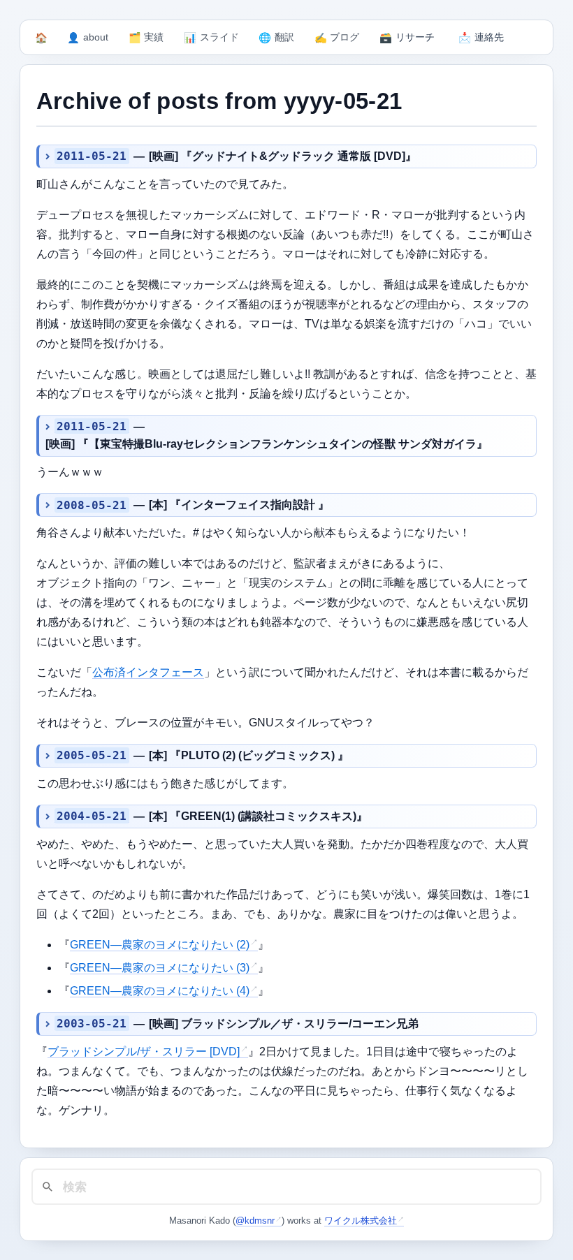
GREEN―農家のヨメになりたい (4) (159, 991)
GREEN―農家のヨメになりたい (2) (159, 945)
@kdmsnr (255, 1220)
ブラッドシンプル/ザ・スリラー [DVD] (144, 1051)
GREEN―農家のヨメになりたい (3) (159, 968)
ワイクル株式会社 (360, 1220)
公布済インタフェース (148, 672)
